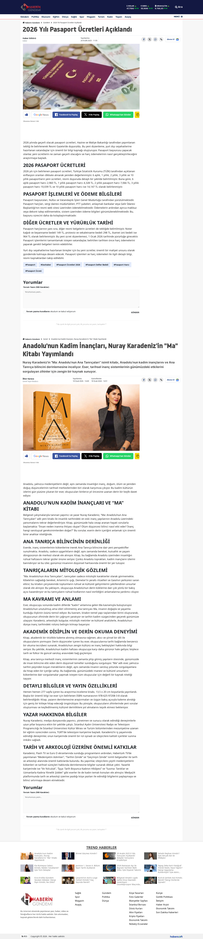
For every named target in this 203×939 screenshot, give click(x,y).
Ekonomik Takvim (138, 920)
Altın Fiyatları (136, 912)
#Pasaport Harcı (121, 264)
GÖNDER (135, 312)
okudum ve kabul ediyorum (51, 311)
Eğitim (56, 16)
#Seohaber (46, 264)
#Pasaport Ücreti (33, 271)
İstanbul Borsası (137, 904)
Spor (82, 16)
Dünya (65, 16)
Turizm (101, 16)
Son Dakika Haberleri (167, 912)
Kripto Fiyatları (136, 916)
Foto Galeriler (136, 896)
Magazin (91, 16)
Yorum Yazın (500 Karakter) (36, 287)
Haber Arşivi (162, 904)
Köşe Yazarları (136, 893)
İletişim (160, 900)
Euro (144, 6)
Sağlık (74, 16)
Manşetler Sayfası (138, 900)
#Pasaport (30, 264)
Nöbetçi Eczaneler (138, 923)
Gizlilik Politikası (164, 896)
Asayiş (128, 16)
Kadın (110, 16)
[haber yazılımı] (176, 936)
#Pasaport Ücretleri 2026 (68, 264)
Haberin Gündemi (32, 23)
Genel (45, 339)
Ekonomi (46, 16)
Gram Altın (162, 6)
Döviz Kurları (136, 908)
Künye (159, 893)
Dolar (131, 6)
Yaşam (118, 16)
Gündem (24, 16)
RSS (25, 936)
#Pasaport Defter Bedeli (97, 264)
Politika (35, 16)
